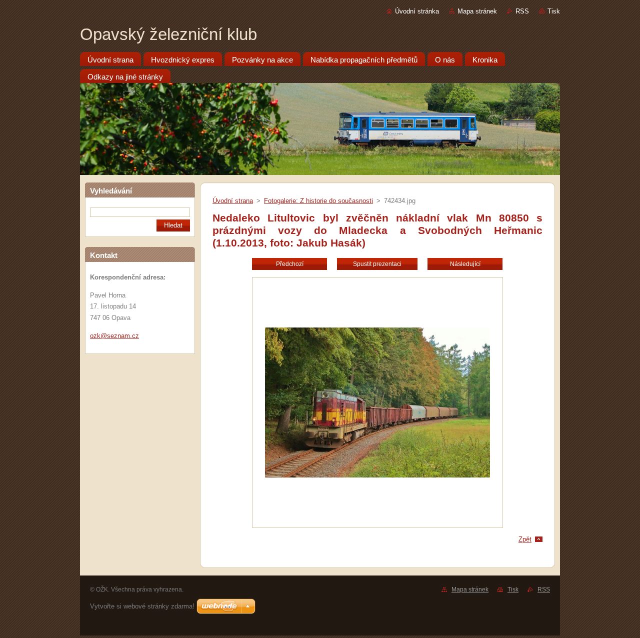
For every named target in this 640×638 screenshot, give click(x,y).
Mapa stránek (477, 11)
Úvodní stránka (417, 11)
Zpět (525, 539)
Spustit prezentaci (377, 264)
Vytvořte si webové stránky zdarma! (142, 606)
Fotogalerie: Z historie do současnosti (318, 200)
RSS (522, 11)
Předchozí (290, 264)
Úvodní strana (232, 200)
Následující (465, 264)
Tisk (554, 11)
